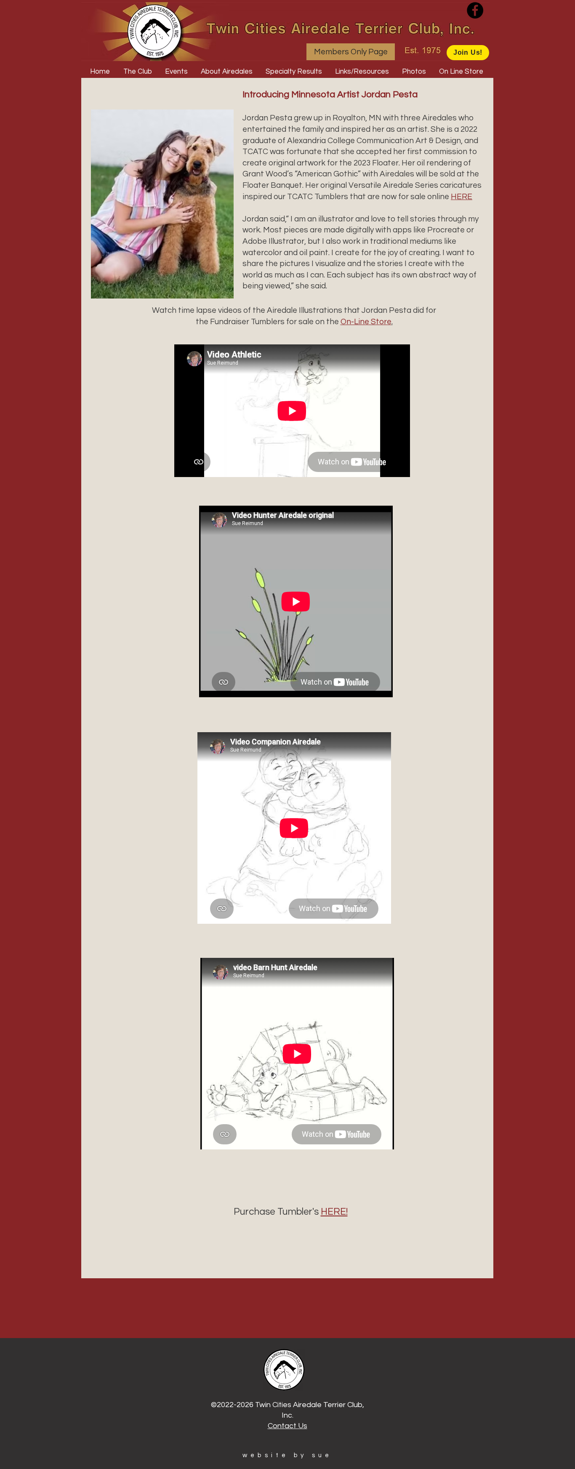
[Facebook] (475, 10)
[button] (138, 71)
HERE (461, 196)
